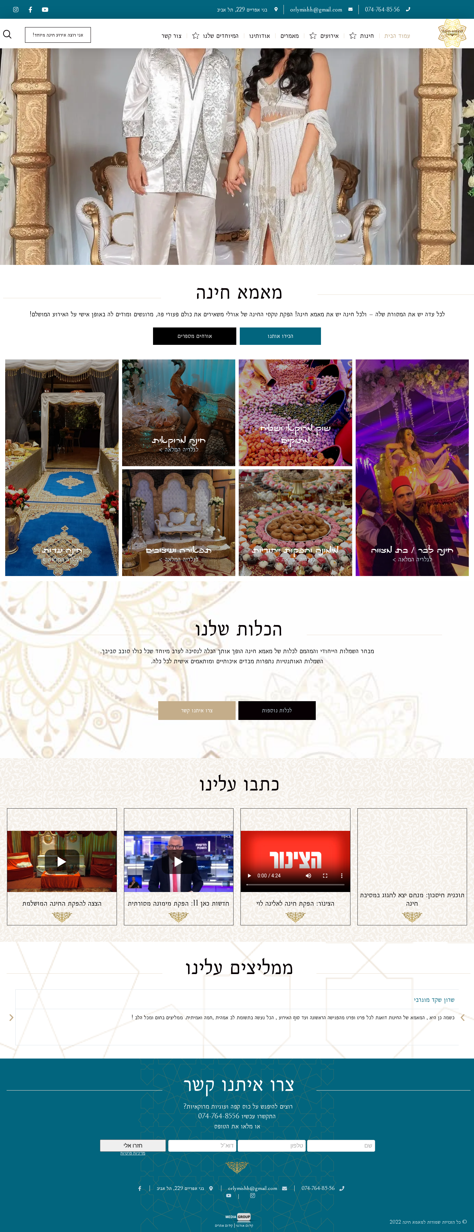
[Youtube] (45, 9)
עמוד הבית (397, 35)
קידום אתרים (224, 1225)
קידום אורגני (245, 1225)
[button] (11, 1017)
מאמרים (289, 35)
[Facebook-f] (30, 9)
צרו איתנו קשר (197, 710)
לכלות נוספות (277, 710)
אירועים (329, 35)
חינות (367, 35)
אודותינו (259, 35)
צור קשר (171, 35)
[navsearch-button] (7, 35)
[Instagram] (16, 9)
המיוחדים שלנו (221, 35)
